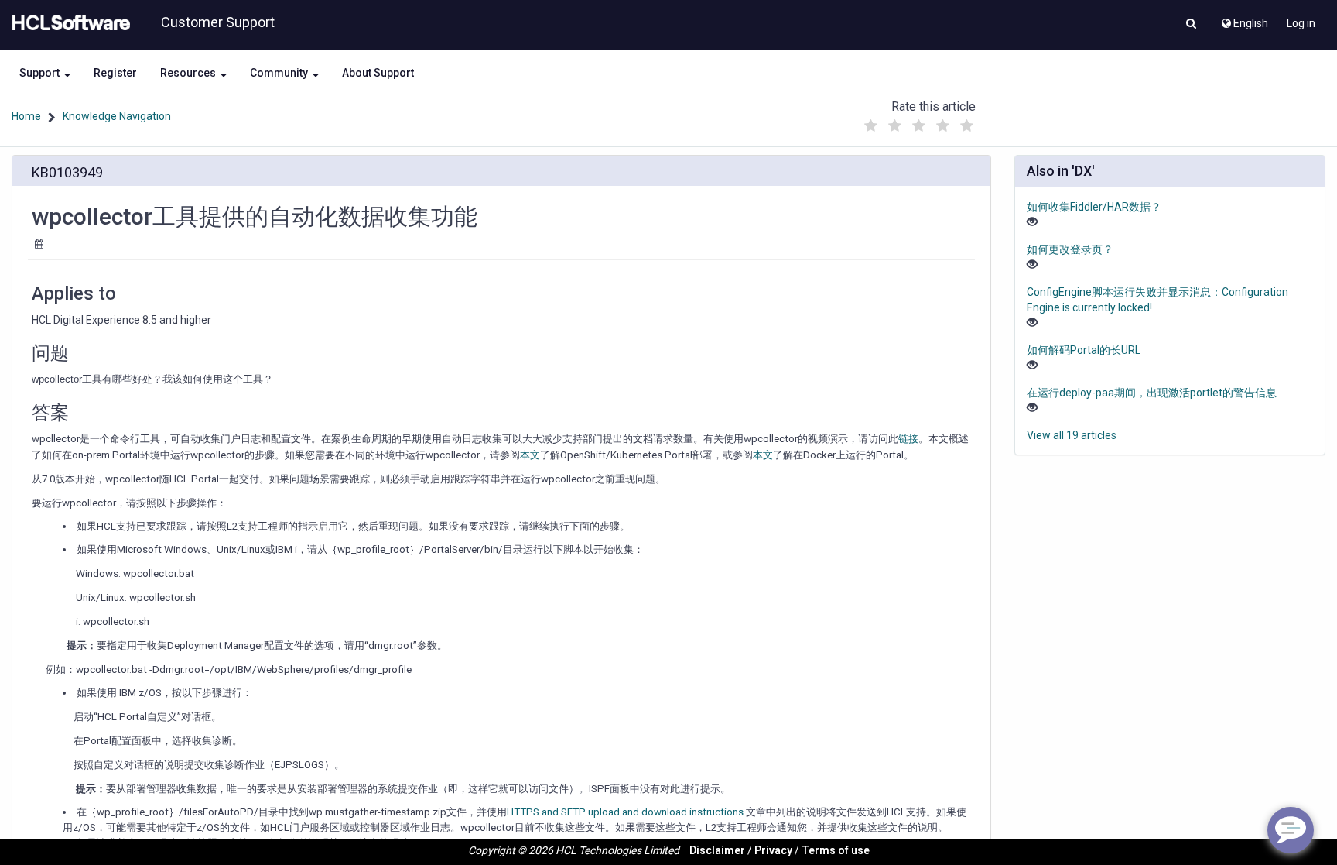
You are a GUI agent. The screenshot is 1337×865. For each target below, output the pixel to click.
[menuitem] (1243, 19)
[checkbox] (870, 126)
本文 (530, 455)
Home (26, 116)
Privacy (773, 850)
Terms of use (836, 850)
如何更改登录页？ (1070, 249)
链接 (908, 439)
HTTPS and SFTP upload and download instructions (625, 812)
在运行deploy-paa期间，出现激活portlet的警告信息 (1152, 392)
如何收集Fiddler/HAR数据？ (1094, 207)
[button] (1191, 24)
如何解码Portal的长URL (1083, 350)
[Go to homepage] (68, 23)
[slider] (918, 122)
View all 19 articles (1071, 435)
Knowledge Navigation (117, 116)
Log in (1301, 23)
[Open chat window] (1290, 830)
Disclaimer (717, 850)
